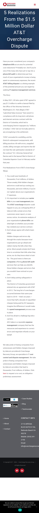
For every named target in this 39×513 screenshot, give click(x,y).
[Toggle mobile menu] (35, 5)
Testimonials (27, 409)
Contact (7, 429)
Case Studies (27, 399)
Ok (20, 510)
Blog (24, 404)
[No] (37, 507)
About (6, 424)
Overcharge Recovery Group (27, 462)
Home (6, 418)
